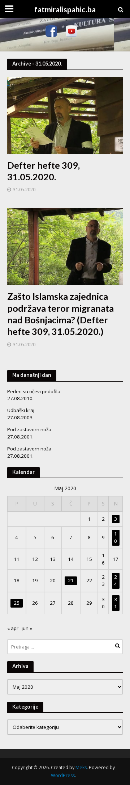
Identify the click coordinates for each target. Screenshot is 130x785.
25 (17, 603)
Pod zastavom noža (29, 429)
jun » (27, 628)
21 (71, 580)
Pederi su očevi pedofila (33, 391)
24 (115, 580)
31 (115, 603)
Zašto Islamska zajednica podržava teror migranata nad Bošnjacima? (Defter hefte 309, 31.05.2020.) (60, 314)
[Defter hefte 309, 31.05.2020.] (65, 114)
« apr (12, 628)
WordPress (63, 775)
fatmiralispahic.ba (65, 9)
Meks (81, 767)
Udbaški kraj (20, 410)
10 (115, 537)
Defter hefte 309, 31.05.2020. (43, 171)
